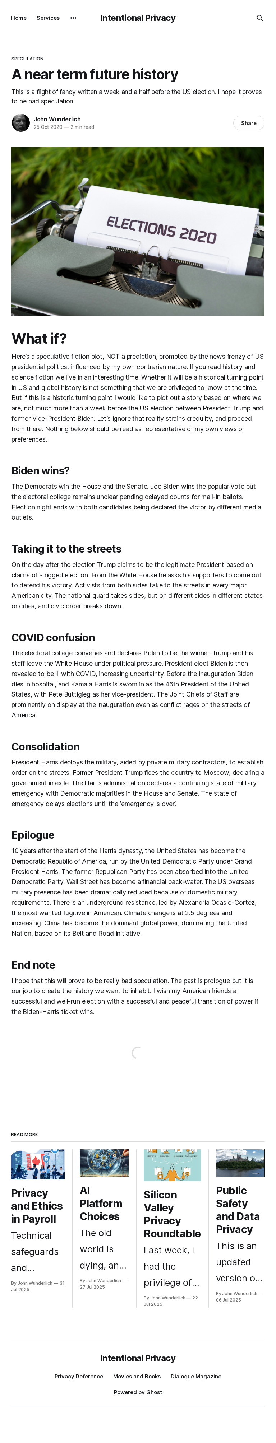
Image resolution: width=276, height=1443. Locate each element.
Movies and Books (137, 1376)
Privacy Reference (79, 1376)
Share (249, 123)
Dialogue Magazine (196, 1376)
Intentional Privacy (137, 18)
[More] (73, 18)
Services (48, 17)
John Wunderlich (57, 119)
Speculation (27, 58)
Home (19, 17)
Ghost (154, 1392)
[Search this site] (260, 18)
